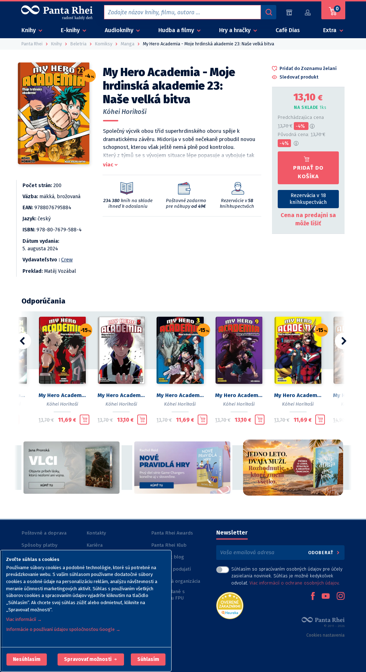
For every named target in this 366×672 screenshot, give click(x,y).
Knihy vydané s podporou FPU (168, 594)
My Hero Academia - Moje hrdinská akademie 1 (298, 395)
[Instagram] (341, 596)
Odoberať (321, 552)
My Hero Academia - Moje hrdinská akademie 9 (239, 395)
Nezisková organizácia (175, 581)
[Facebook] (313, 596)
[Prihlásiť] (308, 12)
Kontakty (96, 533)
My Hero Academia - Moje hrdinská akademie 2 (62, 395)
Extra (330, 30)
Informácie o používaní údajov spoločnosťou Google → (63, 629)
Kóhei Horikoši (125, 112)
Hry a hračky (235, 30)
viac (108, 164)
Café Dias (288, 30)
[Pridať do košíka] (84, 420)
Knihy (29, 30)
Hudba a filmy (177, 30)
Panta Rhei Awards (172, 533)
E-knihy (71, 30)
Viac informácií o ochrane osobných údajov (293, 583)
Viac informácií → (24, 619)
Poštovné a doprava (43, 533)
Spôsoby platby (39, 545)
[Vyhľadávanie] (268, 12)
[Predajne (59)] (289, 12)
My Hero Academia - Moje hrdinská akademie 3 (180, 395)
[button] (26, 659)
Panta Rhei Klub (169, 545)
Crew (67, 260)
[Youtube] (326, 596)
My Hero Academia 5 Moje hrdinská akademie (121, 395)
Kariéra (94, 545)
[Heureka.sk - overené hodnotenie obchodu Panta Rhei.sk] (229, 605)
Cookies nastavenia (325, 635)
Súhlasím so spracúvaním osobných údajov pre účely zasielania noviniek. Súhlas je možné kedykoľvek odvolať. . (286, 575)
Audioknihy (120, 30)
